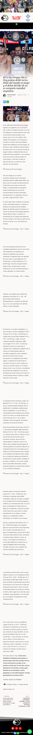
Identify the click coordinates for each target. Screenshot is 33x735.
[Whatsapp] (20, 728)
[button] (16, 24)
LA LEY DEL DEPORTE (9, 74)
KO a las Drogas (23, 125)
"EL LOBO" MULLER (16, 18)
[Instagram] (16, 728)
